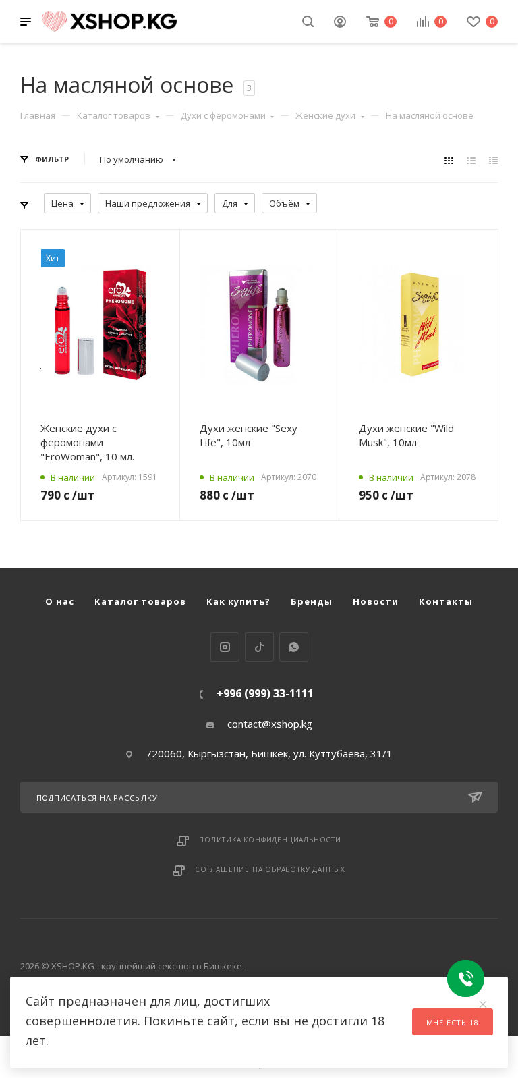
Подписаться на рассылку (97, 797)
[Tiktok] (259, 647)
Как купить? (238, 601)
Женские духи (325, 115)
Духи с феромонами (223, 115)
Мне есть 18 (452, 1022)
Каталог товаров (113, 115)
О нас (59, 601)
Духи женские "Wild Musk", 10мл (406, 435)
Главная (37, 115)
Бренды (312, 601)
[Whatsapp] (293, 647)
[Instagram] (224, 647)
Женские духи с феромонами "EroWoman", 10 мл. (87, 442)
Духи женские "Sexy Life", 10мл (248, 435)
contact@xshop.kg (269, 723)
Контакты (446, 601)
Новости (376, 601)
